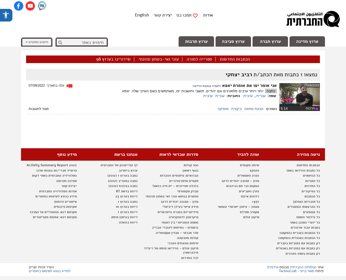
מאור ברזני (307, 271)
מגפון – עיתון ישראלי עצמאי (238, 206)
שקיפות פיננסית (65, 206)
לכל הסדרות (189, 258)
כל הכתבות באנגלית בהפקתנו (299, 238)
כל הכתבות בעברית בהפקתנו (299, 233)
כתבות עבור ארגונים (305, 227)
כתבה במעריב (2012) (123, 181)
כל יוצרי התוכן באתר (305, 222)
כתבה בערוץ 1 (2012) (122, 175)
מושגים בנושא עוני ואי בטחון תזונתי (171, 196)
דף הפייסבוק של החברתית (119, 165)
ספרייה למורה (199, 59)
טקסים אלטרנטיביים (183, 181)
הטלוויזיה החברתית (303, 267)
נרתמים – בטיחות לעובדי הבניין (175, 227)
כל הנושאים (311, 175)
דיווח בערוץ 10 (127, 206)
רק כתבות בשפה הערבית (302, 253)
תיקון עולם (251, 217)
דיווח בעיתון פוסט (124, 217)
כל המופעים (311, 212)
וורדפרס (272, 267)
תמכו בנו (183, 15)
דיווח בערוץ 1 (128, 212)
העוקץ (254, 170)
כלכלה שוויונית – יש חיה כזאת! (175, 186)
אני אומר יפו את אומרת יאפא (249, 85)
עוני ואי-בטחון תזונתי (159, 59)
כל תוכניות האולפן (306, 201)
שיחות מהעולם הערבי (182, 243)
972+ (255, 201)
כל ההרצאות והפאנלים (303, 206)
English (142, 15)
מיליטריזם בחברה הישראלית (178, 212)
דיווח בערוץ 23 (127, 196)
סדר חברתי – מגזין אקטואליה (177, 233)
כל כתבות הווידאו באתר (303, 170)
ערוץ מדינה (307, 41)
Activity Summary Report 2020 (52, 165)
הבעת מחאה (253, 109)
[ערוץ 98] (42, 6)
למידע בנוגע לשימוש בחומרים (49, 271)
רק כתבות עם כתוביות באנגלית (298, 248)
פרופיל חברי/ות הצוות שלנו (56, 170)
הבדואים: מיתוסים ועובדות (179, 175)
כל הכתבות (312, 196)
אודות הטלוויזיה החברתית (58, 191)
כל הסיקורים (311, 191)
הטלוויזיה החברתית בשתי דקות (54, 175)
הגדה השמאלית (248, 175)
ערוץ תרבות (196, 41)
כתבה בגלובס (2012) (123, 186)
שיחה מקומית (249, 165)
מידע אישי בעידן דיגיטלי (180, 206)
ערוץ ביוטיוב (128, 170)
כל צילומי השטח (308, 217)
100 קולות (191, 165)
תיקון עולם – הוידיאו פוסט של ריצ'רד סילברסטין (171, 250)
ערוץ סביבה (233, 41)
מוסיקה (223, 109)
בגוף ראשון (190, 170)
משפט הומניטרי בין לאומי (179, 222)
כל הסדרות (312, 186)
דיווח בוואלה (128, 222)
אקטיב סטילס (249, 212)
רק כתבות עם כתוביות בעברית (298, 243)
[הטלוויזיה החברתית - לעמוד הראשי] (313, 20)
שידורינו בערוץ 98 (113, 59)
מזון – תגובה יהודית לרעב (240, 181)
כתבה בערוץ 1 (128, 201)
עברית (261, 96)
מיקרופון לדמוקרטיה (183, 217)
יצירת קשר (162, 15)
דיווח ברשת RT (127, 191)
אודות (208, 15)
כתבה (270, 91)
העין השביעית (249, 191)
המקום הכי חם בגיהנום (242, 186)
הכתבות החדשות (235, 59)
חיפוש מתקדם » (36, 42)
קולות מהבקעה (187, 238)
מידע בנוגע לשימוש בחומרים (56, 196)
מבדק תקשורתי (187, 191)
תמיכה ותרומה (66, 181)
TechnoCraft (288, 271)
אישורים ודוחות (65, 201)
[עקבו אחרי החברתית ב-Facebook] (18, 6)
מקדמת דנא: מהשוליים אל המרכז (53, 212)
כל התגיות (312, 181)
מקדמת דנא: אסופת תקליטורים (55, 217)
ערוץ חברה (270, 41)
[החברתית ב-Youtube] (30, 6)
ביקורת (236, 109)
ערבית (248, 96)
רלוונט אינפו (250, 196)
